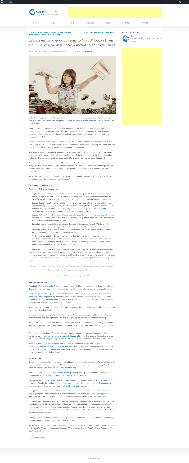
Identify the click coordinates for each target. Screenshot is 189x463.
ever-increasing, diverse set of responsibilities (64, 336)
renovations (90, 118)
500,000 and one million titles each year (52, 346)
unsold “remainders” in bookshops (58, 380)
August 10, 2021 (84, 276)
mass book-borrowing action (40, 297)
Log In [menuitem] (185, 2)
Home (36, 23)
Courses (90, 23)
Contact (144, 23)
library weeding (40, 437)
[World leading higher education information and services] (43, 12)
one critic (80, 297)
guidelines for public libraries (70, 410)
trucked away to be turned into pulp (62, 368)
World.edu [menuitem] (8, 2)
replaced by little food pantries (74, 386)
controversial (48, 286)
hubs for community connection (51, 325)
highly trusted (47, 289)
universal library (47, 155)
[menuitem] (180, 2)
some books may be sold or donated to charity (52, 373)
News (53, 23)
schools (87, 142)
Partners (126, 23)
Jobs (108, 23)
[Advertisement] (115, 12)
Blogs (72, 23)
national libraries (101, 142)
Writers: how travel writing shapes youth (99, 32)
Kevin (132, 36)
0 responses (88, 51)
